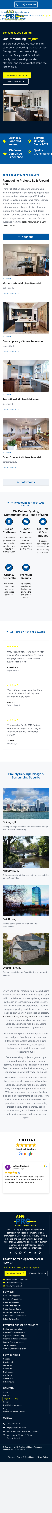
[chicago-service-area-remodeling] (26, 788)
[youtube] (30, 1253)
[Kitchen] (26, 361)
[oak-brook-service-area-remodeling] (26, 886)
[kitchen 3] (26, 303)
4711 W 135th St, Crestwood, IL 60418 (23, 1431)
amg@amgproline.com (16, 1427)
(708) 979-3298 (13, 1424)
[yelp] (40, 1253)
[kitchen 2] (26, 419)
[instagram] (20, 1253)
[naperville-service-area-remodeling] (26, 837)
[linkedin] (35, 1253)
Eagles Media (19, 1449)
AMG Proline (19, 1447)
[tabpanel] (26, 360)
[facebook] (11, 1253)
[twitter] (16, 1253)
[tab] (26, 237)
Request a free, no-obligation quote (21, 1016)
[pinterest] (25, 1253)
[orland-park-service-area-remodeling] (26, 934)
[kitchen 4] (26, 245)
